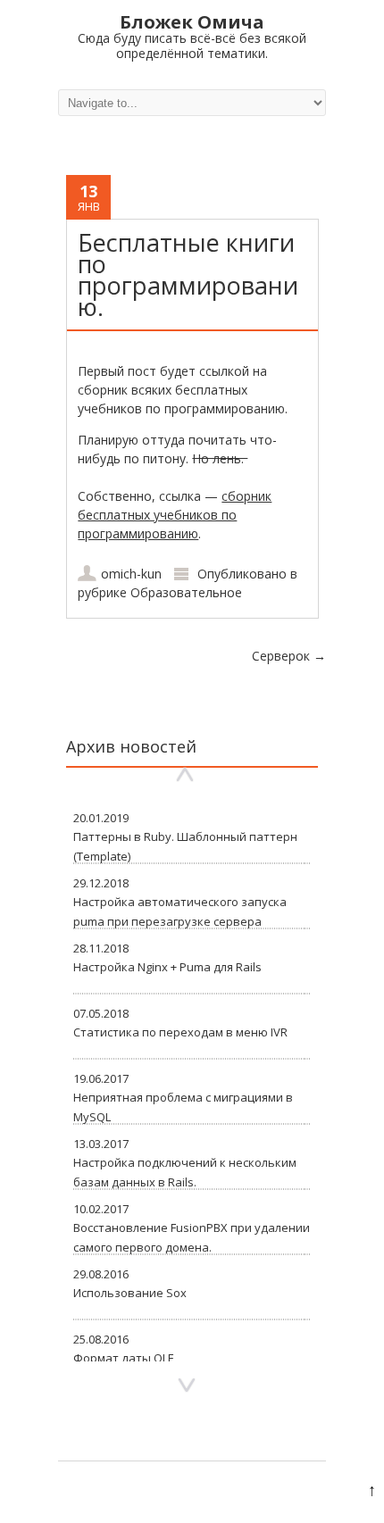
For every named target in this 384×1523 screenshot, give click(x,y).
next (187, 1386)
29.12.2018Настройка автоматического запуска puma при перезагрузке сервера (180, 902)
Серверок (289, 655)
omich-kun (131, 573)
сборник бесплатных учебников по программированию (174, 514)
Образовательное (186, 592)
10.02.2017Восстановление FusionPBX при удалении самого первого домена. (191, 1228)
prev (185, 774)
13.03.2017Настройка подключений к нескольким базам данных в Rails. (184, 1163)
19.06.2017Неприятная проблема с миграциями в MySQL (183, 1097)
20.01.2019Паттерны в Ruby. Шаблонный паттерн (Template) (185, 837)
